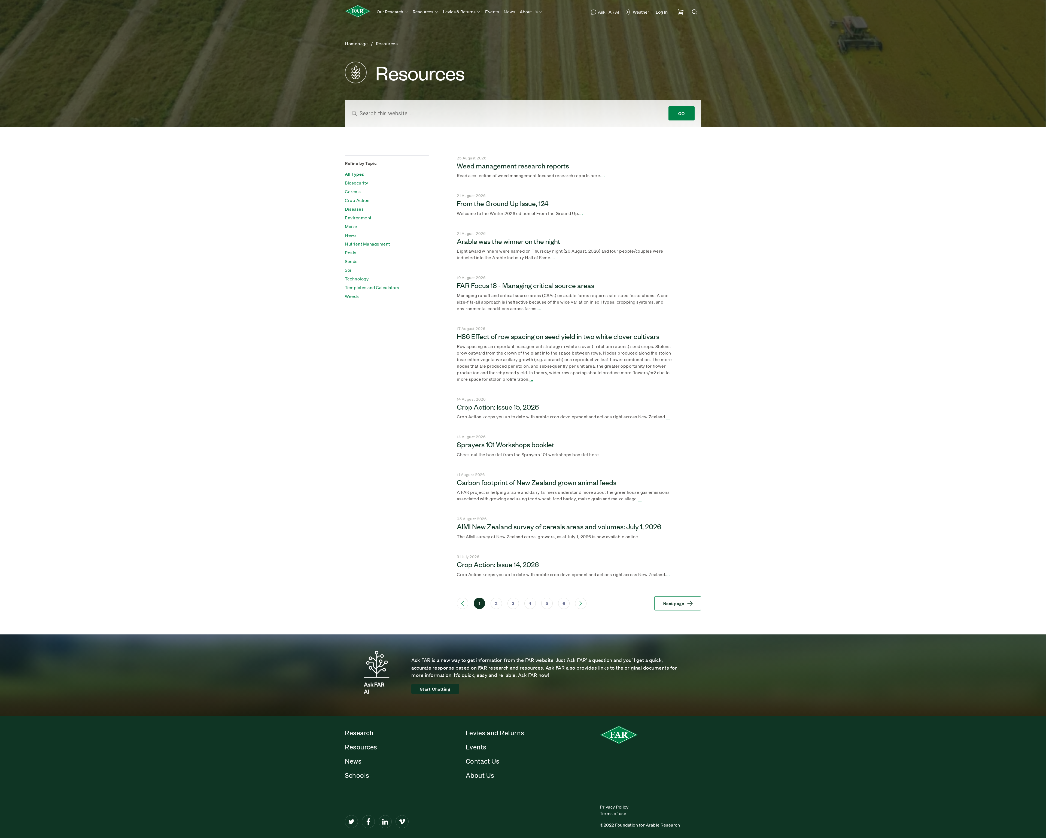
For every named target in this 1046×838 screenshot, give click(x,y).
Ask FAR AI (608, 12)
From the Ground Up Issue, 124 (502, 203)
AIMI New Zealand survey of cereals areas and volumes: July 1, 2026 (559, 526)
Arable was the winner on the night (508, 241)
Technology (357, 279)
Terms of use (613, 813)
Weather (641, 12)
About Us (480, 775)
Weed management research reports (513, 165)
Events (492, 11)
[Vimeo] (402, 821)
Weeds (352, 296)
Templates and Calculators (372, 287)
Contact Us (483, 761)
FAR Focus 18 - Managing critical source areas (525, 285)
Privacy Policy (614, 807)
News (509, 11)
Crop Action (357, 200)
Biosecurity (356, 183)
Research (359, 733)
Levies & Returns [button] (459, 11)
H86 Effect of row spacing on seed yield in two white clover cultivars (558, 336)
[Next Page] (580, 603)
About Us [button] (529, 11)
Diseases (354, 209)
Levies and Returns (495, 733)
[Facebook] (368, 821)
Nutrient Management (367, 244)
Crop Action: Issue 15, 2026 (498, 406)
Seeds (351, 261)
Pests (351, 252)
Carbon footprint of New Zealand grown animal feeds (536, 482)
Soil (348, 270)
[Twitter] (351, 821)
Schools (357, 775)
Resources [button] (423, 11)
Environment (358, 217)
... (603, 175)
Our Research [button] (390, 11)
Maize (351, 226)
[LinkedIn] (385, 821)
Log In (662, 12)
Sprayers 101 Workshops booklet (505, 444)
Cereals (353, 191)
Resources (361, 747)
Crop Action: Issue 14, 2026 (498, 564)
